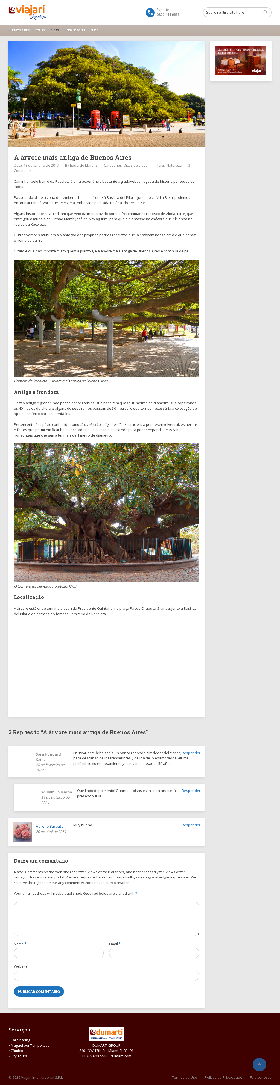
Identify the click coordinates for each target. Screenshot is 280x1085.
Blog (94, 30)
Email (115, 943)
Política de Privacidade (223, 1077)
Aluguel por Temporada (30, 1045)
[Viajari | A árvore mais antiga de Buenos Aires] (27, 12)
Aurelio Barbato (49, 826)
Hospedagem (74, 30)
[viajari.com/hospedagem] (240, 73)
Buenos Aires (18, 30)
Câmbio (17, 1050)
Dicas (54, 30)
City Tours (19, 1056)
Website (21, 966)
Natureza (174, 165)
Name (20, 943)
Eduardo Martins (84, 165)
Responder (191, 752)
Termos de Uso (184, 1077)
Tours (40, 30)
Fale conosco (261, 1077)
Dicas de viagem (137, 165)
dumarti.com (121, 1056)
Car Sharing (20, 1039)
